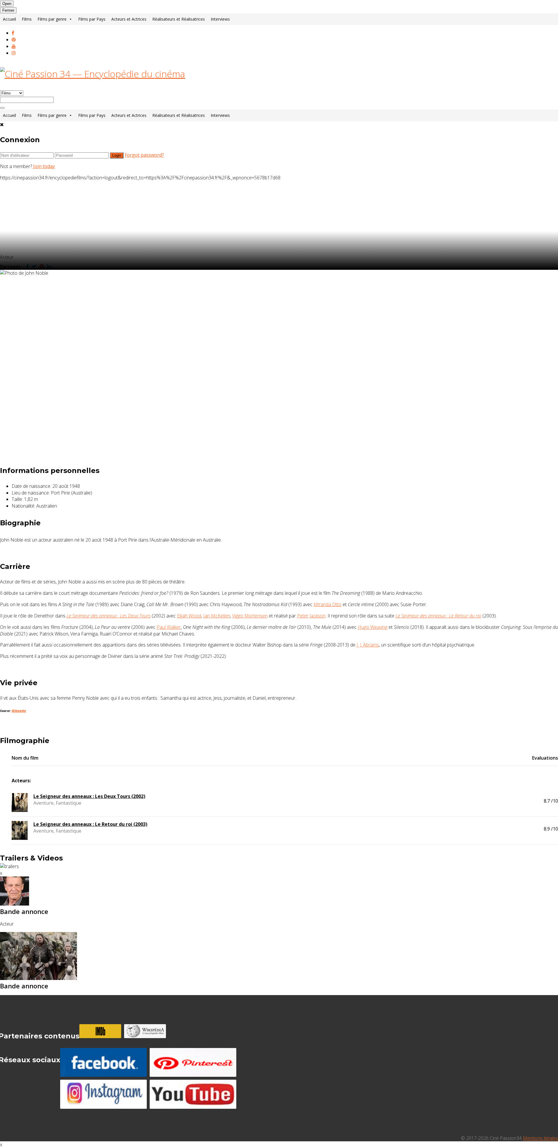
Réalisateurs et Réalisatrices (178, 19)
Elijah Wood (189, 616)
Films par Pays (91, 19)
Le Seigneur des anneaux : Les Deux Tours (109, 616)
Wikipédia (19, 711)
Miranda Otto (327, 604)
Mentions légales (540, 1138)
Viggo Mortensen (250, 616)
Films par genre (52, 19)
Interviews (220, 19)
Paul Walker (169, 627)
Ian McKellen (216, 616)
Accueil (9, 19)
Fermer (8, 10)
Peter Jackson (311, 616)
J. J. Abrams (368, 645)
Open (6, 3)
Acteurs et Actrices (128, 19)
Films (27, 19)
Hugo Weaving (372, 627)
